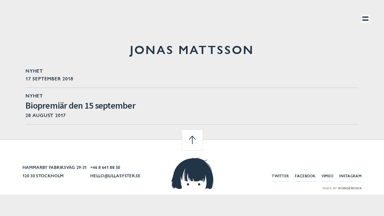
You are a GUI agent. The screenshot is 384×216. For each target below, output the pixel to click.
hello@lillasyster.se (115, 176)
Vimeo (328, 176)
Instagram (350, 176)
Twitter (280, 176)
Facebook (305, 176)
